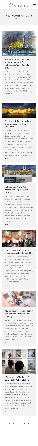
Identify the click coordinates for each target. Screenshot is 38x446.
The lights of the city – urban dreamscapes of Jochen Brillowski (18, 124)
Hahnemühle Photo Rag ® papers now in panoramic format (16, 190)
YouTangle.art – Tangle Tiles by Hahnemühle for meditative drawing (19, 314)
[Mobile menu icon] (34, 4)
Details (7, 97)
